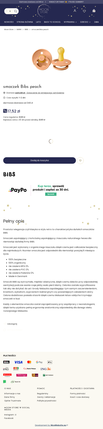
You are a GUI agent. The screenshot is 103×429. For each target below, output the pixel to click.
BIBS (26, 29)
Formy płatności (77, 393)
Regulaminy (42, 393)
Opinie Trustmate (12, 400)
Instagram (9, 414)
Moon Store (8, 29)
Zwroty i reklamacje (46, 397)
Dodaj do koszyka (39, 160)
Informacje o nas (12, 393)
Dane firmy (9, 397)
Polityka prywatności (46, 400)
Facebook (8, 418)
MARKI (19, 29)
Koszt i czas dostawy (79, 397)
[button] (15, 11)
